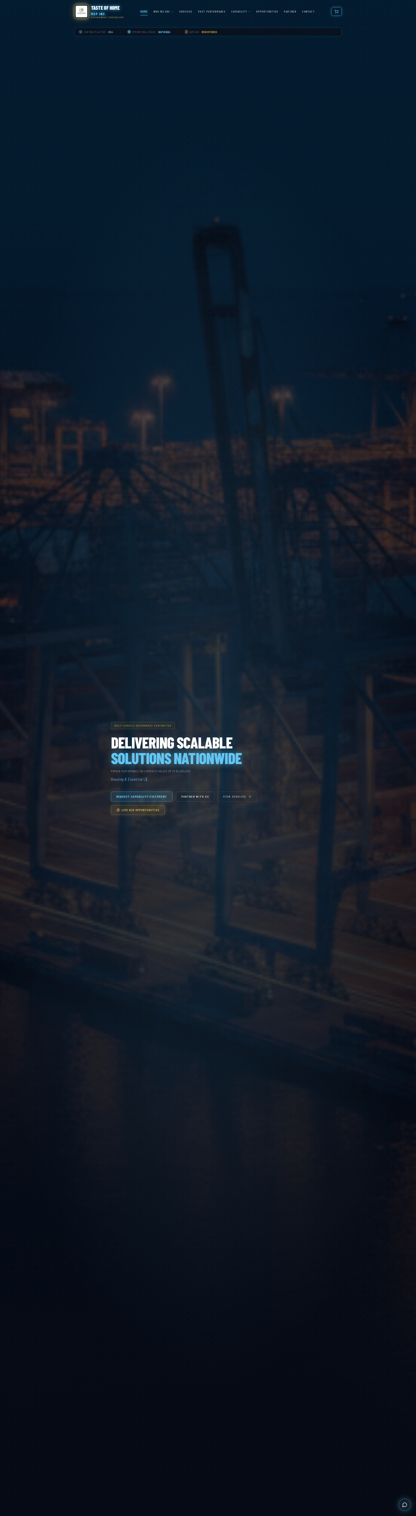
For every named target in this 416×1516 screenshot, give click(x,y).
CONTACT (308, 11)
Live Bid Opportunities (140, 810)
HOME (144, 11)
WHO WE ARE (161, 11)
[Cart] (336, 11)
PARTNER (290, 11)
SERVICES (185, 11)
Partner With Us (195, 796)
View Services (234, 796)
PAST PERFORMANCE (212, 11)
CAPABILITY (239, 11)
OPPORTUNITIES (267, 11)
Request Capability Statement (141, 796)
